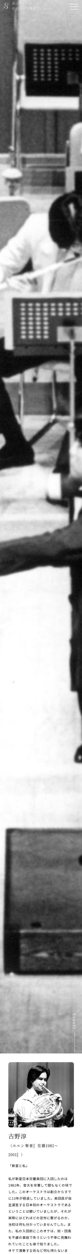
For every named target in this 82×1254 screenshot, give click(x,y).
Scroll (74, 1021)
